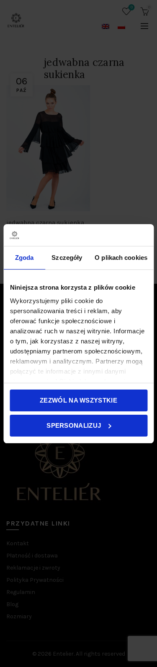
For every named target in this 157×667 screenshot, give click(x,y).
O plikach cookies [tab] (121, 257)
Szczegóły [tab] (66, 257)
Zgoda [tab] (24, 257)
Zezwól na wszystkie (78, 400)
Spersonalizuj (73, 425)
